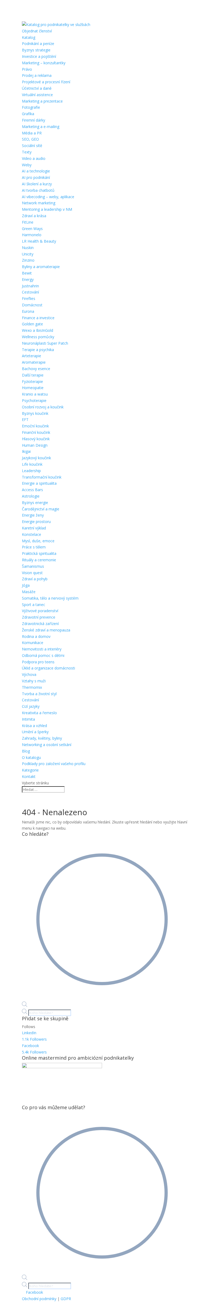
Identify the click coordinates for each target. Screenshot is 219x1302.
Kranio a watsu (35, 394)
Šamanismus (33, 566)
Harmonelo (31, 234)
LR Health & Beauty (39, 241)
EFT (25, 419)
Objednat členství (37, 30)
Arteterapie (31, 355)
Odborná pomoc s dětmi (43, 655)
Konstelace (31, 534)
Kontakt (29, 776)
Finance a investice (38, 317)
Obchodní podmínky (39, 1298)
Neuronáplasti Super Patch (45, 343)
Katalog (28, 37)
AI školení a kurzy (37, 183)
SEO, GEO (30, 139)
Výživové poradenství (40, 610)
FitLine (27, 222)
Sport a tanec (33, 604)
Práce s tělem (34, 547)
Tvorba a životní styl (39, 693)
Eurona (28, 311)
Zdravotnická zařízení (40, 623)
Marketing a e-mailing (40, 126)
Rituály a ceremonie (39, 559)
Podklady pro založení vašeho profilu (53, 763)
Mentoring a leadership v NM (47, 209)
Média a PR (32, 133)
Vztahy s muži (34, 680)
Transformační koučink (41, 477)
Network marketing (38, 202)
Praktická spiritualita (39, 553)
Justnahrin (30, 285)
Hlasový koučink (36, 438)
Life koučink (32, 464)
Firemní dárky (33, 120)
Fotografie (31, 107)
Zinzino (28, 260)
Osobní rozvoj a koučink (43, 406)
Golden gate (32, 323)
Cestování (30, 292)
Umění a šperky (35, 731)
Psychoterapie (34, 400)
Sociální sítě (32, 145)
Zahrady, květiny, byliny (42, 738)
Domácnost (32, 304)
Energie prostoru (36, 521)
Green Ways (32, 228)
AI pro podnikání (36, 177)
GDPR (66, 1298)
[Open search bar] (24, 1005)
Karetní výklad (34, 527)
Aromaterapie (34, 362)
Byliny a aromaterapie (41, 266)
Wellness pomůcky (38, 336)
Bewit (27, 273)
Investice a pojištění (39, 56)
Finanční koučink (36, 432)
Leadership (31, 470)
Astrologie (31, 496)
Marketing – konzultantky (43, 62)
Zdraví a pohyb (35, 578)
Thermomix (32, 687)
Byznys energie (35, 502)
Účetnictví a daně (37, 88)
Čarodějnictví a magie (40, 508)
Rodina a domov (36, 636)
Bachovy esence (36, 368)
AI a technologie (36, 171)
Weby (27, 164)
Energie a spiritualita (39, 483)
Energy (28, 279)
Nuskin (28, 247)
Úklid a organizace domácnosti (48, 668)
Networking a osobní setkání (46, 744)
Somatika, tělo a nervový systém (50, 598)
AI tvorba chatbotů (38, 190)
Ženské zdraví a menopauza (46, 630)
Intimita (28, 719)
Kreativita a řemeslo (39, 712)
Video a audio (33, 158)
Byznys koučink (35, 413)
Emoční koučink (35, 425)
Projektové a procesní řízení (46, 81)
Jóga (26, 585)
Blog (26, 751)
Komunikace (32, 642)
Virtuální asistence (37, 94)
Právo (27, 69)
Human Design (35, 445)
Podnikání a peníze (38, 43)
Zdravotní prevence (38, 617)
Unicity (27, 254)
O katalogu (31, 757)
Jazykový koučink (36, 457)
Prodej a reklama (37, 75)
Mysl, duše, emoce (38, 540)
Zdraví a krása (34, 215)
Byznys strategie (36, 49)
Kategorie (30, 770)
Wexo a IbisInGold (37, 330)
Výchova (29, 674)
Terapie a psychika (38, 349)
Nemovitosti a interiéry (41, 649)
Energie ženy (33, 515)
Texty (27, 152)
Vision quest (32, 572)
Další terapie (33, 375)
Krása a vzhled (34, 725)
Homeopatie (33, 387)
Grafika (28, 113)
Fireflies (28, 298)
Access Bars (32, 489)
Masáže (29, 591)
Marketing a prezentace (42, 101)
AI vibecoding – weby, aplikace (48, 196)
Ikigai (26, 451)
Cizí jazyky (31, 706)
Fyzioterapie (32, 381)
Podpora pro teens (38, 661)
